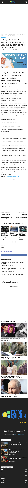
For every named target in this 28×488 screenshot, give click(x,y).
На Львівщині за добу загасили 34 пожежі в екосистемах (18, 443)
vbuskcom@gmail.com (19, 434)
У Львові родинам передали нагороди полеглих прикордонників (16, 451)
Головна (2, 34)
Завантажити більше (14, 286)
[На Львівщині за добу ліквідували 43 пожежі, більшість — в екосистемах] (4, 459)
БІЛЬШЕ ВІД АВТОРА (19, 223)
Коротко (2, 480)
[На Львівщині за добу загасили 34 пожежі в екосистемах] (4, 445)
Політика (3, 482)
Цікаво (2, 471)
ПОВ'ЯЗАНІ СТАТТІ (9, 223)
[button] (25, 2)
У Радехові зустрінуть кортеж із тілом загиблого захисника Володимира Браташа (13, 281)
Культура (3, 478)
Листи (2, 473)
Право (2, 469)
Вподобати (23, 255)
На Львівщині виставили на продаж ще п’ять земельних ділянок (21, 217)
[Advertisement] (14, 19)
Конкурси (3, 37)
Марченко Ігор (6, 49)
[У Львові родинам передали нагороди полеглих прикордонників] (4, 451)
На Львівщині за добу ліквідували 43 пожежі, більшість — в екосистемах (13, 275)
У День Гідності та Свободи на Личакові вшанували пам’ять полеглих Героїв (7, 217)
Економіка (3, 476)
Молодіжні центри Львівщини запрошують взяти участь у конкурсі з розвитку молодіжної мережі (14, 234)
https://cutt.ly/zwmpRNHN (13, 176)
